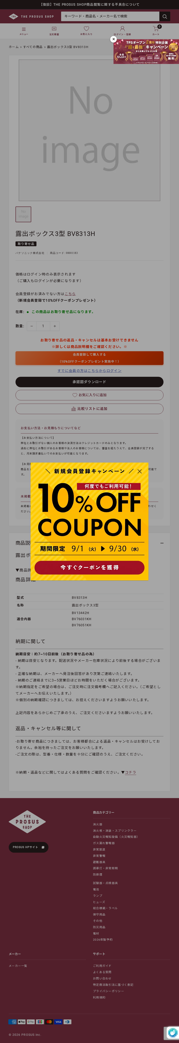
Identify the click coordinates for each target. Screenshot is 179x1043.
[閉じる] (140, 471)
